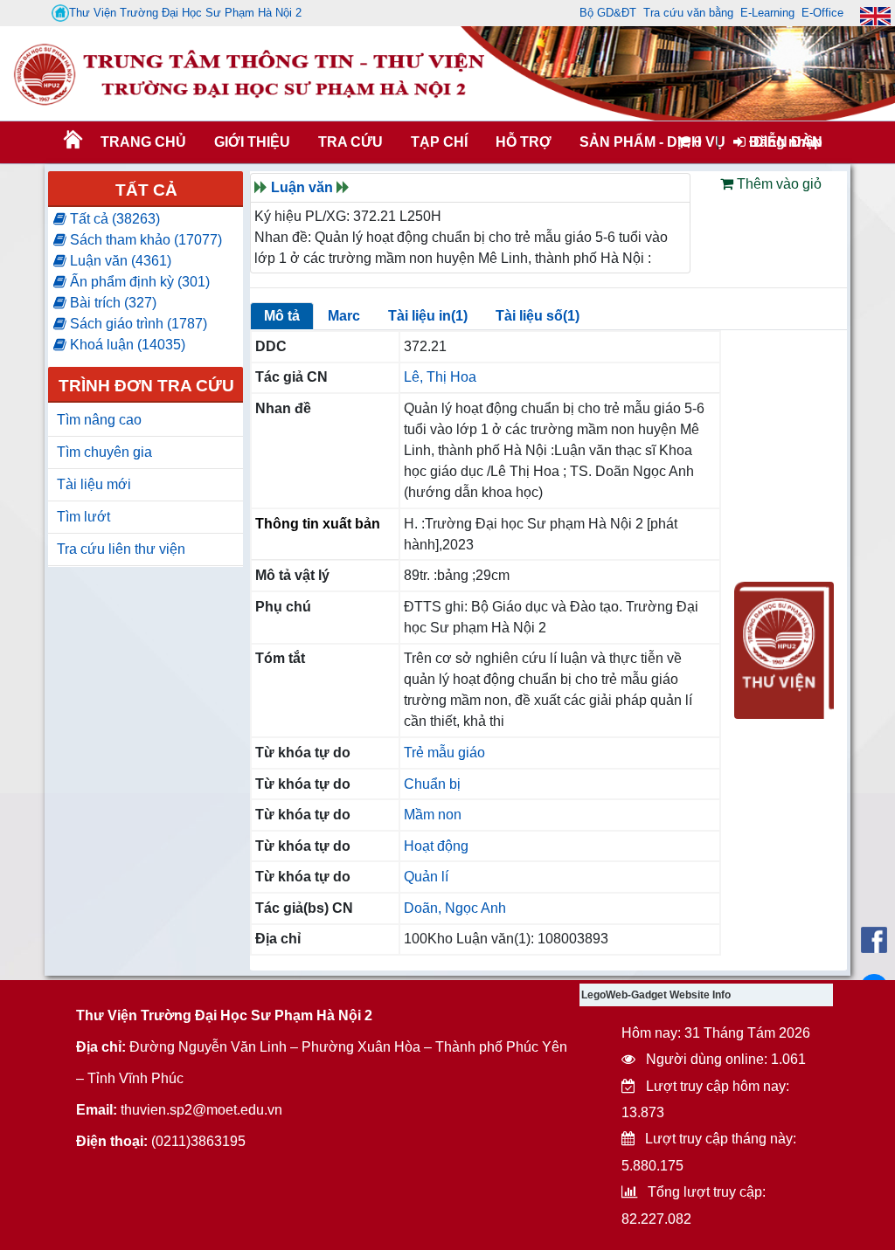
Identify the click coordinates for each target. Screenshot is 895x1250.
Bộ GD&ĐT (607, 12)
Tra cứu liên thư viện (121, 549)
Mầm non (432, 814)
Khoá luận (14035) (125, 344)
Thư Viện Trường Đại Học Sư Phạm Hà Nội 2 (185, 12)
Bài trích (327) (111, 302)
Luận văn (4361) (118, 260)
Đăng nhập (784, 142)
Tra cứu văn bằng (688, 12)
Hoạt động (436, 846)
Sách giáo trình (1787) (136, 323)
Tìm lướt (83, 516)
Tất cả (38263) (113, 218)
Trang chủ (143, 142)
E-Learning (767, 12)
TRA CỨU (350, 142)
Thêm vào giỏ (777, 183)
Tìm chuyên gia (104, 452)
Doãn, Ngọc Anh (455, 908)
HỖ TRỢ (524, 142)
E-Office (822, 12)
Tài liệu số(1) (537, 315)
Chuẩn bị (432, 784)
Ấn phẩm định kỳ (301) (138, 281)
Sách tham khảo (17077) (144, 239)
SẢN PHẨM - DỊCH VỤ (650, 142)
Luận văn (302, 187)
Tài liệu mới (94, 484)
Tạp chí (439, 142)
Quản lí (426, 876)
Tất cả (146, 190)
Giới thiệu (252, 142)
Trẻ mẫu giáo (444, 752)
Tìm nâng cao (99, 419)
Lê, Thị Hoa (440, 376)
